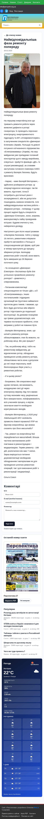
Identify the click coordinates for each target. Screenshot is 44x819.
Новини (13, 2)
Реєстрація (18, 11)
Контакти (36, 2)
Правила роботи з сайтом (10, 813)
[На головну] (10, 18)
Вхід (11, 11)
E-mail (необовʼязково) (13, 499)
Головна (5, 2)
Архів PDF (24, 813)
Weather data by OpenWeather (12, 794)
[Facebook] (1, 11)
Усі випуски (25, 600)
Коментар (8, 506)
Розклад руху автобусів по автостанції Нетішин (21, 614)
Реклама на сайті (27, 816)
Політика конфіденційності (11, 816)
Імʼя (5, 491)
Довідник (27, 2)
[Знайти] (39, 25)
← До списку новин (12, 35)
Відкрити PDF (10, 601)
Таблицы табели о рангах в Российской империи (22, 634)
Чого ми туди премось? (14, 651)
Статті (19, 2)
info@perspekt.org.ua (8, 7)
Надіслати (9, 524)
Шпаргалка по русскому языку (17, 643)
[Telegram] (6, 11)
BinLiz (36, 807)
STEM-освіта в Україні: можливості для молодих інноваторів (21, 625)
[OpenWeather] (34, 663)
